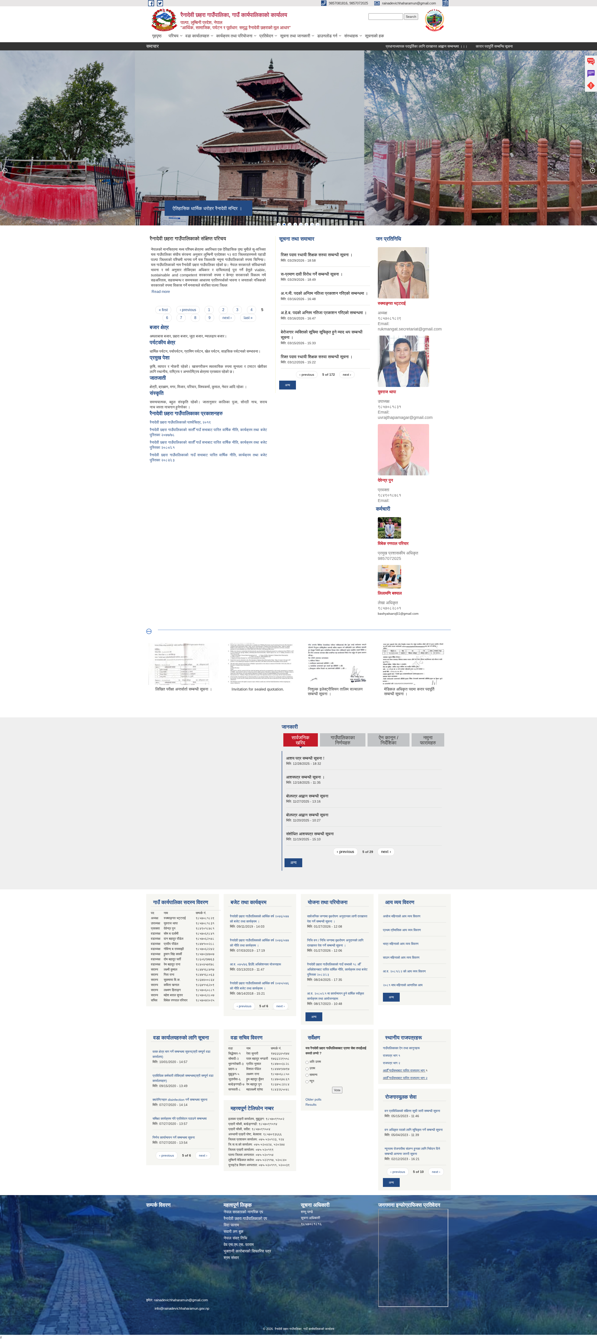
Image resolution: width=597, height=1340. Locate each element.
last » (248, 318)
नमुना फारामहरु (428, 740)
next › (227, 318)
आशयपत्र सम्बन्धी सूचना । (305, 777)
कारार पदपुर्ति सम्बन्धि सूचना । (449, 46)
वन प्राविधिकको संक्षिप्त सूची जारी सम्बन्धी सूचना (412, 1111)
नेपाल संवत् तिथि (235, 1238)
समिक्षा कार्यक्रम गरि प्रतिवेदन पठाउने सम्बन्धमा (180, 1118)
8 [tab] (317, 224)
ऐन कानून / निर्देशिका (388, 740)
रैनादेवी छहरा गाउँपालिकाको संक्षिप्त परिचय (188, 239)
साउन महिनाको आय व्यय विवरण (401, 957)
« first (163, 310)
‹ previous (188, 310)
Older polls (313, 1099)
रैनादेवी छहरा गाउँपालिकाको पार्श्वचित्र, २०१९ (180, 422)
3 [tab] (290, 224)
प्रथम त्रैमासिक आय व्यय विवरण (402, 930)
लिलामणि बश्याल (390, 593)
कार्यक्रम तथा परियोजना (234, 36)
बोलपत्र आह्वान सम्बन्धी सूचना (307, 796)
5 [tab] (301, 224)
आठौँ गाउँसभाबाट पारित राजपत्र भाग (404, 1070)
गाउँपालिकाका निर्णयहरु (343, 740)
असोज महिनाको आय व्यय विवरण (401, 916)
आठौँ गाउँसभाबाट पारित (396, 1078)
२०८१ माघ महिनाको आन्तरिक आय (403, 985)
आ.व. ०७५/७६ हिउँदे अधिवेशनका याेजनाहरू (255, 964)
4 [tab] (295, 224)
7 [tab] (312, 224)
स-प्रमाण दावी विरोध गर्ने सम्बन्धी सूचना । (312, 274)
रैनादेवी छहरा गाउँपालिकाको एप (245, 1218)
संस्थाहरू (351, 36)
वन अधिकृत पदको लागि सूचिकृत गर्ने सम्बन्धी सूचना (414, 1130)
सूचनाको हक (374, 36)
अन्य (287, 385)
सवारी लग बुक (233, 1231)
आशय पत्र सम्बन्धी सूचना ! (305, 758)
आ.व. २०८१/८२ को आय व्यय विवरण (404, 971)
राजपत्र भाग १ (391, 1055)
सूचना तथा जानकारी (295, 36)
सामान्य (313, 1075)
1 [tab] (278, 224)
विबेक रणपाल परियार (393, 543)
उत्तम (312, 1068)
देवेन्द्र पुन (385, 480)
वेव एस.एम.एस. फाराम (239, 1244)
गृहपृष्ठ (157, 36)
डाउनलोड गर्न (327, 36)
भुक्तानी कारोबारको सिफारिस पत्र (247, 1251)
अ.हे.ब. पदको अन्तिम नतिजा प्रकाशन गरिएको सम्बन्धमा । (324, 312)
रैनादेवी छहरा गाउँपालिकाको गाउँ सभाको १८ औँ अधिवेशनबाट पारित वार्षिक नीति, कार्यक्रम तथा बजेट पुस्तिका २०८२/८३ (337, 969)
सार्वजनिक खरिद (300, 740)
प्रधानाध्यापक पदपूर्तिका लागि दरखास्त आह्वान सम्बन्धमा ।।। (380, 46)
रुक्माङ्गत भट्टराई (392, 303)
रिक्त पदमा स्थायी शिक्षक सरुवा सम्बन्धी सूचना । (317, 255)
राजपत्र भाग (418, 1078)
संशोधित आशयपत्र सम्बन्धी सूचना (310, 834)
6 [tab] (306, 224)
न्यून (311, 1081)
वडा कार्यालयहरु (197, 36)
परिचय (173, 36)
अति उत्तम (315, 1061)
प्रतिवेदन (266, 36)
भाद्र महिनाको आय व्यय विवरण (401, 944)
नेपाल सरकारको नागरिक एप (243, 1212)
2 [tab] (284, 224)
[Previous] (4, 170)
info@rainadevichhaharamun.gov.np (182, 1308)
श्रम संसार (231, 1258)
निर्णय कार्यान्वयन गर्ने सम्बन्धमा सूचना (174, 1137)
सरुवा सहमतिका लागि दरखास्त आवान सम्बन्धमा (509, 46)
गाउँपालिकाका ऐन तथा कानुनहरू (401, 1048)
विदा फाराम (231, 1225)
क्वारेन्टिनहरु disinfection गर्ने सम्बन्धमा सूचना (180, 1099)
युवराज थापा (387, 391)
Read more (161, 292)
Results (310, 1104)
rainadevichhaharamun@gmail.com (181, 1300)
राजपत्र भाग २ (391, 1063)
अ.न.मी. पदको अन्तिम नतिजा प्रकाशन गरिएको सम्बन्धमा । (324, 293)
